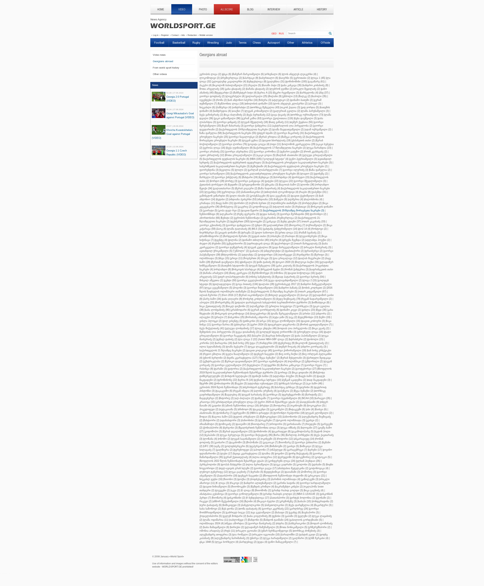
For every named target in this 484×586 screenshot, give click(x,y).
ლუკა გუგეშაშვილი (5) (218, 287)
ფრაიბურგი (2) (314, 250)
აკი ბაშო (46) (314, 383)
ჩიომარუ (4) (219, 497)
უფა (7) (254, 343)
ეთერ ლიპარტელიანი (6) (233, 276)
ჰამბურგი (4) (223, 107)
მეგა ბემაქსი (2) (303, 390)
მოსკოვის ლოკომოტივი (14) (232, 313)
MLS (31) (257, 228)
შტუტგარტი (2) (223, 92)
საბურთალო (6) (269, 77)
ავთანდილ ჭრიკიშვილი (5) (215, 250)
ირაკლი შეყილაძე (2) (307, 88)
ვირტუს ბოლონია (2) (302, 497)
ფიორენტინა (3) (209, 169)
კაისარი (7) (221, 442)
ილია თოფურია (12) (265, 457)
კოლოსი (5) (304, 464)
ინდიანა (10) (265, 199)
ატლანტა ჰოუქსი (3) (286, 376)
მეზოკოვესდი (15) (271, 416)
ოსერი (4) (276, 240)
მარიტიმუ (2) (313, 394)
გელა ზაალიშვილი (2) (239, 354)
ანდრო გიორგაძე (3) (313, 346)
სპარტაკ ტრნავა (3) (287, 387)
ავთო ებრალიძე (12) (211, 155)
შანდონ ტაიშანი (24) (276, 519)
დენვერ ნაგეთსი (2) (250, 475)
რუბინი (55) (219, 243)
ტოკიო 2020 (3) (285, 262)
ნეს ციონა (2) (230, 508)
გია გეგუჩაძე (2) (280, 195)
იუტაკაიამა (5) (228, 409)
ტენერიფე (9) (287, 343)
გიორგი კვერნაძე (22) (275, 508)
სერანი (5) (257, 471)
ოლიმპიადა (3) (208, 258)
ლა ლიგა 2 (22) (248, 339)
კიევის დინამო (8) (229, 232)
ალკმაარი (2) (228, 214)
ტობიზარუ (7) (225, 413)
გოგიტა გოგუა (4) (258, 144)
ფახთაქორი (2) (295, 250)
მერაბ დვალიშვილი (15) (238, 431)
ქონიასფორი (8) (224, 383)
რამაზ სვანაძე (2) (309, 232)
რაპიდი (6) (292, 236)
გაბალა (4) (256, 250)
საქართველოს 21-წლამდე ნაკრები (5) (274, 291)
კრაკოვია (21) (317, 475)
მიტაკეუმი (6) (297, 409)
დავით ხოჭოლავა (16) (301, 273)
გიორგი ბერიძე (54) (312, 276)
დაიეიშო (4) (243, 424)
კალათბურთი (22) (277, 225)
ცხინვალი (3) (248, 262)
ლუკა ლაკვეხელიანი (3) (263, 346)
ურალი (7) (221, 317)
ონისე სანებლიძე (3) (262, 276)
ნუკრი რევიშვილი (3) (286, 92)
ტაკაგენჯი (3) (261, 409)
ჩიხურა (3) (265, 100)
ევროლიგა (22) (231, 192)
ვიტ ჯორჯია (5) (310, 107)
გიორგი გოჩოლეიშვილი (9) (245, 494)
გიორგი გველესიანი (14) (253, 280)
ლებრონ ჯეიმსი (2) (281, 88)
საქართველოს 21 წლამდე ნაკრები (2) (222, 350)
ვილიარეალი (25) (256, 96)
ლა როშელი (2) (242, 534)
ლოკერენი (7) (267, 420)
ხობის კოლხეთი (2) (314, 287)
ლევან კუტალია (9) (259, 247)
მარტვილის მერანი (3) (237, 236)
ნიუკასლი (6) (207, 107)
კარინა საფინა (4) (288, 483)
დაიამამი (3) (292, 471)
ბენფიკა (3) (266, 177)
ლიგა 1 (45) (318, 77)
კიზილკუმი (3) (310, 479)
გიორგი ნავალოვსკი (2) (243, 136)
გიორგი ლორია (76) (235, 144)
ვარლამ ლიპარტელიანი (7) (265, 169)
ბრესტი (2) (266, 405)
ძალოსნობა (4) (313, 199)
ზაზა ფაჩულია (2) (319, 169)
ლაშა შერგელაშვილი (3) (286, 313)
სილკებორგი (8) (260, 313)
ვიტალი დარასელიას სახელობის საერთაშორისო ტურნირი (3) (273, 302)
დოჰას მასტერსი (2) (233, 464)
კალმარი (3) (300, 538)
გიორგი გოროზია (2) (266, 151)
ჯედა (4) (262, 541)
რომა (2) (222, 100)
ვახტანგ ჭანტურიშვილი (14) (280, 228)
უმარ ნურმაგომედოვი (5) (277, 530)
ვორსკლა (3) (304, 306)
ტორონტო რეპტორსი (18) (289, 413)
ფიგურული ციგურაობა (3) (283, 324)
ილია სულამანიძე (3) (212, 346)
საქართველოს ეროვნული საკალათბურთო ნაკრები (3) (299, 162)
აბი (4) (310, 409)
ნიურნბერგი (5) (208, 232)
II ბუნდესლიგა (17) (257, 497)
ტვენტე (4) (221, 240)
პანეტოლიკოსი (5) (253, 505)
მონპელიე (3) (229, 206)
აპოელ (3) (315, 103)
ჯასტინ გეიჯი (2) (309, 534)
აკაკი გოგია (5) (266, 155)
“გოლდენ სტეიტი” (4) (275, 159)
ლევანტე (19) (213, 192)
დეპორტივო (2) (284, 243)
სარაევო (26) (322, 398)
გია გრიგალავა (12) (285, 258)
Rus (281, 33)
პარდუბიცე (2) (248, 541)
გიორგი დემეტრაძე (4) (233, 247)
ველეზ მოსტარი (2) (234, 516)
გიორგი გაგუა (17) (265, 468)
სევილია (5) (227, 169)
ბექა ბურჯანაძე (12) (258, 114)
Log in (155, 35)
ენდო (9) (261, 225)
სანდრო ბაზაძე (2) (290, 287)
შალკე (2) (304, 96)
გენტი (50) (230, 280)
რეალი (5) (255, 85)
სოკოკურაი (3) (316, 405)
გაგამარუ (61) (316, 81)
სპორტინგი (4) (282, 177)
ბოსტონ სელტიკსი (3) (238, 376)
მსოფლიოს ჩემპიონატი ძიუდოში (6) (285, 475)
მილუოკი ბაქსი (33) (307, 262)
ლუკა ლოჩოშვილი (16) (286, 321)
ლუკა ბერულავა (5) (232, 435)
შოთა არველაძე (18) (211, 88)
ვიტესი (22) (271, 181)
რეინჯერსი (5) (305, 254)
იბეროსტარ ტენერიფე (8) (258, 387)
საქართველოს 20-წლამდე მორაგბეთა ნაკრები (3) (294, 210)
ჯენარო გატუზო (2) (292, 151)
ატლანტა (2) (249, 254)
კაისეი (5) (293, 446)
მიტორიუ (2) (226, 398)
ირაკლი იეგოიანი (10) (266, 534)
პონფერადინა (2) (322, 501)
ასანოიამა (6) (207, 413)
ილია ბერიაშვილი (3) (260, 464)
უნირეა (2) (256, 538)
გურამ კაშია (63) (251, 118)
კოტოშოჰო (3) (213, 431)
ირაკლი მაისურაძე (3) (317, 247)
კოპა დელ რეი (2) (229, 210)
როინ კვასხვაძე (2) (315, 151)
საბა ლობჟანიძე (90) (217, 309)
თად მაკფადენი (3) (318, 379)
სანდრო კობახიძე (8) (315, 85)
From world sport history (166, 67)
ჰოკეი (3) (266, 258)
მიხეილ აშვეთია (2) (211, 280)
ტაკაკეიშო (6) (224, 390)
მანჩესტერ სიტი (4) (245, 92)
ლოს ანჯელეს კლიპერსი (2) (291, 103)
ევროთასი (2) (302, 77)
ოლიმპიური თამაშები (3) (286, 203)
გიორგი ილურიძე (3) (295, 169)
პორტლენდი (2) (312, 203)
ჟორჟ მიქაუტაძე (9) (300, 453)
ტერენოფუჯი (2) (243, 449)
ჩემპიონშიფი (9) (209, 214)
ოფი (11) (276, 144)
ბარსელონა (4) (309, 92)
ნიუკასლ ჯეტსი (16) (211, 479)
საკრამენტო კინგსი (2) (289, 486)
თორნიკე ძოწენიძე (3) (306, 530)
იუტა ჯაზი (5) (280, 317)
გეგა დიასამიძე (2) (247, 331)
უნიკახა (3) (271, 184)
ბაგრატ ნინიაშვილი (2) (280, 335)
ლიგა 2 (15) (310, 280)
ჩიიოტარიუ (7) (260, 424)
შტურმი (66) (206, 383)
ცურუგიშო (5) (241, 413)
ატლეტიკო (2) (280, 100)
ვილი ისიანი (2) (239, 195)
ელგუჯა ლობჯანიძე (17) (240, 328)
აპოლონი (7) (261, 449)
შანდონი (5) (255, 519)
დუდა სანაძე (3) (269, 214)
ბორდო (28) (217, 181)
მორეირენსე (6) (225, 302)
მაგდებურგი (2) (208, 398)
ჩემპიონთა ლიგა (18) (231, 103)
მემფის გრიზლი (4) (262, 486)
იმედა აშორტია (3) (236, 523)
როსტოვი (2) (319, 228)
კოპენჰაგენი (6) (259, 195)
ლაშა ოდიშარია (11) (216, 519)
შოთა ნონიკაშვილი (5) (293, 527)
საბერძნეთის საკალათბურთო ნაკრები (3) (224, 166)
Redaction (192, 35)
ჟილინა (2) (235, 240)
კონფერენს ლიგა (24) (282, 460)
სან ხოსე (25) (241, 343)
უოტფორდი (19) (268, 254)
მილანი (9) (275, 96)
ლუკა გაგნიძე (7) (239, 471)
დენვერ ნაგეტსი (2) (266, 354)
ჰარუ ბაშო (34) (212, 298)
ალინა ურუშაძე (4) (265, 390)
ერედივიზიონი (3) (253, 184)
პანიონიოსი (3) (292, 416)
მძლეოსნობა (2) (231, 254)
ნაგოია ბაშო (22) (222, 416)
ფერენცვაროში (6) (293, 394)
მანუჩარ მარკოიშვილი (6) (248, 74)
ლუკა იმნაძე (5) (290, 427)
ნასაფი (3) (282, 512)
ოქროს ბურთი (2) (260, 203)
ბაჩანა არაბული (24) (216, 273)
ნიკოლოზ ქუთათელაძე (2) (312, 343)
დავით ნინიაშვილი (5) (217, 486)
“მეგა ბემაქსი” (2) (269, 357)
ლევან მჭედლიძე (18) (255, 122)
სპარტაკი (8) (250, 77)
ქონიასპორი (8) (213, 427)
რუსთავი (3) (303, 206)
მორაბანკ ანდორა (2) (259, 317)
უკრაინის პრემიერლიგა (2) (281, 217)
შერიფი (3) (321, 254)
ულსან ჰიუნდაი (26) (308, 460)
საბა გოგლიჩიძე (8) (259, 516)
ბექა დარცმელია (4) (301, 505)
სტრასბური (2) (297, 339)
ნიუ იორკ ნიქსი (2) (290, 354)
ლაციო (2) (307, 173)
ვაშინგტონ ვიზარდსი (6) (214, 195)
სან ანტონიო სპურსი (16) (243, 100)
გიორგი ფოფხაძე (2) (212, 96)
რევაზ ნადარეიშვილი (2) (317, 298)
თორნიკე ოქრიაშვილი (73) (307, 114)
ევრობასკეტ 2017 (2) (287, 284)
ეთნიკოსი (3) (251, 321)
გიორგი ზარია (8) (222, 324)
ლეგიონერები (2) (310, 236)
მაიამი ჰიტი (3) (271, 85)
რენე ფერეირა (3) (248, 214)
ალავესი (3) (206, 317)
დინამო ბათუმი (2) (302, 100)
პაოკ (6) (221, 228)
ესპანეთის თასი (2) (303, 140)
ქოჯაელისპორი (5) (210, 516)
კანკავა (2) (273, 221)
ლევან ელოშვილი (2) (319, 413)
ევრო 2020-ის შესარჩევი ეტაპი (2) (278, 402)
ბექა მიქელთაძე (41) (211, 328)
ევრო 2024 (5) (259, 324)
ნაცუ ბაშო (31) (224, 203)
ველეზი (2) (304, 516)
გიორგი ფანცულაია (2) (240, 225)
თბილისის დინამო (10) (258, 103)
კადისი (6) (218, 405)
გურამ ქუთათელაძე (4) (238, 457)
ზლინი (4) (250, 501)
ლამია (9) (268, 453)
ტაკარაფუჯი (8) (281, 431)
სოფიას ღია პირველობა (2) (294, 328)
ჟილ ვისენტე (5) (232, 321)
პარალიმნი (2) (289, 534)
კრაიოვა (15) (207, 402)
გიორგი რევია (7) (315, 365)
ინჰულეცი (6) (278, 449)
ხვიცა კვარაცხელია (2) (247, 453)
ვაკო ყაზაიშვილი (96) (227, 118)
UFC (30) (208, 446)
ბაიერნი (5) (286, 77)
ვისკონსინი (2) (236, 497)
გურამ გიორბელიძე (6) (265, 309)
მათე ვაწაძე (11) (279, 122)
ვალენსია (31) (276, 81)
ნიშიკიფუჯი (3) (231, 505)
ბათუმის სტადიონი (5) (235, 265)
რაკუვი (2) (205, 501)
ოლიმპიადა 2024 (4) (211, 523)
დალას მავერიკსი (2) (311, 258)
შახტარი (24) (250, 177)
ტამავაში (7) (262, 398)
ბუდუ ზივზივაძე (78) (288, 298)
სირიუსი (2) (237, 527)
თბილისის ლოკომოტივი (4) (281, 192)
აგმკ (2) (219, 446)
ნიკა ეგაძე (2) (321, 328)
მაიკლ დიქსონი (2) (237, 306)
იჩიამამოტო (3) (208, 424)
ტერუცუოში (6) (286, 457)
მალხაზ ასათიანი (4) (289, 155)
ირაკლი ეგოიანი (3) (248, 530)
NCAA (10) (308, 398)
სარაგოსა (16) (223, 343)
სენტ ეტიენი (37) (291, 221)
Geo (273, 33)
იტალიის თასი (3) (284, 206)
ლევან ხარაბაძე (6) (254, 394)
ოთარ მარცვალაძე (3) (308, 243)
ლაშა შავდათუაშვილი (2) (288, 129)
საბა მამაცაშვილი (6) (216, 527)
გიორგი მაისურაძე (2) (262, 523)
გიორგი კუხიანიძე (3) (212, 225)
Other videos (160, 74)
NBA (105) (256, 159)
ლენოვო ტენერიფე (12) (213, 471)
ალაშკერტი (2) (259, 306)
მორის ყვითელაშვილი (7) (316, 324)
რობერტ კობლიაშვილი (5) (259, 298)
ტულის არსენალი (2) (246, 416)
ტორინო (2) (241, 203)
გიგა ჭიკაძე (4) (281, 114)
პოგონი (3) (239, 287)
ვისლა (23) (308, 309)
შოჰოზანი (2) (254, 442)
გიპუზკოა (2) (285, 390)
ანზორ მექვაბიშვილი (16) (228, 501)
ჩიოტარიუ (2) (282, 405)
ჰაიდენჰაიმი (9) (309, 402)
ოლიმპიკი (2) (296, 361)
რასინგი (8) (206, 368)
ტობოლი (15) (315, 339)
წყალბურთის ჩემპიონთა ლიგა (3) (259, 427)
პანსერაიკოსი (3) (299, 523)
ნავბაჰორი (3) (310, 512)
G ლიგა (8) (247, 490)
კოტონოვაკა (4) (318, 468)
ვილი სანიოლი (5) (267, 232)
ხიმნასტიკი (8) (320, 302)
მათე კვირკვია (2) (240, 273)
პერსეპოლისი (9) (209, 464)
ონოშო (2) (224, 438)
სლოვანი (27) (309, 427)
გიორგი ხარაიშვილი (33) (214, 173)
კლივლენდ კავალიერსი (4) (229, 81)
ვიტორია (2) (235, 368)
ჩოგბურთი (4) (252, 258)
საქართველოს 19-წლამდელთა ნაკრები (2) (245, 129)
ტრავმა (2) (248, 232)
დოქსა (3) (243, 479)
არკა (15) (265, 321)
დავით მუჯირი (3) (252, 210)
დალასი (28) (266, 284)
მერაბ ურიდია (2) (270, 136)
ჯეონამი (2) (323, 497)
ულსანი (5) (318, 464)
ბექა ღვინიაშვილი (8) (239, 147)
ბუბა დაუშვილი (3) (305, 118)
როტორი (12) (285, 438)
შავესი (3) (241, 383)
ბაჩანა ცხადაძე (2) (257, 88)
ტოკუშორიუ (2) (305, 457)
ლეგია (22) (286, 181)
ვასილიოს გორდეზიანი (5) (306, 519)
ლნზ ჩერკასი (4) (318, 538)
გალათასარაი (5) (223, 188)
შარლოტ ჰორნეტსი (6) (299, 435)
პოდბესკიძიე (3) (260, 479)
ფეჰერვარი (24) (259, 446)
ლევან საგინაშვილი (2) (246, 438)
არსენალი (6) (273, 74)
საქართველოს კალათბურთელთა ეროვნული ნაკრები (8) (265, 173)
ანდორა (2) (323, 313)
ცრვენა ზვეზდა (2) (293, 240)
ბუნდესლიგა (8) (256, 81)
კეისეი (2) (312, 420)
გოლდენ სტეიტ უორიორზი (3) (278, 331)
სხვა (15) (224, 258)
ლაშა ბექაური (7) (236, 346)
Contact (175, 35)
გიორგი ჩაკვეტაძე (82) (237, 335)
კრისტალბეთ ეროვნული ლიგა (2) (236, 402)
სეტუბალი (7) (256, 365)
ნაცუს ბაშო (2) (307, 376)
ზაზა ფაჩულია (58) (210, 133)
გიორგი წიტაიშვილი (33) (263, 287)
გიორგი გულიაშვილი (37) (230, 365)
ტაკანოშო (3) (237, 442)
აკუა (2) (235, 490)
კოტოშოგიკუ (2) (262, 206)
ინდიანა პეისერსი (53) (243, 199)
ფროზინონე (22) (227, 379)
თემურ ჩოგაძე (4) (289, 346)
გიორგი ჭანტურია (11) (258, 125)
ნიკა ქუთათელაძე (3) (212, 306)
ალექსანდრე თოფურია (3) (215, 534)
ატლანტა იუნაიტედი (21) (263, 383)
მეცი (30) (321, 309)
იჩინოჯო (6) (245, 409)
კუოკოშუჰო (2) (279, 409)
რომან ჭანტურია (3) (297, 269)
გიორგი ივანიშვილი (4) (273, 361)
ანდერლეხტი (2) (274, 250)
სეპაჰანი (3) (212, 435)
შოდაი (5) (205, 416)
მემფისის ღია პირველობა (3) (217, 331)
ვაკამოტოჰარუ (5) (302, 431)
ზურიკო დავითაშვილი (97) (241, 361)
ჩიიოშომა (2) (263, 490)
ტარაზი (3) (220, 368)
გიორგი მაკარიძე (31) (291, 133)
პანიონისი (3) (249, 420)
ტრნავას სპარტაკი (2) (292, 383)
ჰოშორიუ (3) (308, 471)
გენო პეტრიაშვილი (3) (303, 159)
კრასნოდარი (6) (240, 309)
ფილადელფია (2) (224, 284)
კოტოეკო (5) (323, 457)
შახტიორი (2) (211, 420)
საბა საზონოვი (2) (210, 508)
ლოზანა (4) (210, 438)
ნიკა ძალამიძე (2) (235, 114)
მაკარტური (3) (323, 505)
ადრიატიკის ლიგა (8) (261, 243)
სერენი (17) (315, 449)
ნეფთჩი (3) (234, 184)
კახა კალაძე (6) (286, 265)
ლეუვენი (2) (223, 490)
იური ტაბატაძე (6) (211, 505)
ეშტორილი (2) (314, 361)
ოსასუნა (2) (277, 236)
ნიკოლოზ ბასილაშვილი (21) (230, 85)
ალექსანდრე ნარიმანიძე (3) (232, 538)
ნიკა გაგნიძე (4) (313, 490)
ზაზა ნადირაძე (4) (269, 188)
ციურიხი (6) (306, 387)
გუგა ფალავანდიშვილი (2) (285, 280)
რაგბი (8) (305, 192)
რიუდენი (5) (313, 424)
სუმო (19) (325, 317)
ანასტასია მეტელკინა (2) (293, 468)
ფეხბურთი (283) (240, 221)
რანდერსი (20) (268, 343)
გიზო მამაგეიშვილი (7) (282, 541)
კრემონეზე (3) (288, 501)
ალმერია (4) (295, 199)
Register (165, 35)
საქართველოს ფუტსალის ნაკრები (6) (226, 159)
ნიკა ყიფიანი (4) (302, 372)
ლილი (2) (241, 169)
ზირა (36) (279, 435)
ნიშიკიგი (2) (307, 446)
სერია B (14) (245, 379)
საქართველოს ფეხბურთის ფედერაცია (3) (239, 162)
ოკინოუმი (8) (298, 405)
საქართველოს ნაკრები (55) (239, 133)
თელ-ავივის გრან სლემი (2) (236, 468)
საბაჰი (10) (304, 501)
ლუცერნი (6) (272, 365)
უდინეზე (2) (321, 173)
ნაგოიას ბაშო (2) (289, 184)
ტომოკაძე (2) (227, 424)
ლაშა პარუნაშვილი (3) (315, 111)
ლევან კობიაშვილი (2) (258, 111)
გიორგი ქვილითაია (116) (278, 118)
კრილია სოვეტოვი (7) (282, 306)
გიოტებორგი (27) (306, 368)
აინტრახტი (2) (241, 107)
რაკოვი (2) (236, 483)
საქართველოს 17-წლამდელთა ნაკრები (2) (280, 147)
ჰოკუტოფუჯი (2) (208, 409)
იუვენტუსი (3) (207, 100)
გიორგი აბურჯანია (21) (239, 151)
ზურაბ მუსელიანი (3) (293, 357)
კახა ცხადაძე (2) (235, 88)
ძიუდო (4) (205, 243)
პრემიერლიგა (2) (231, 77)
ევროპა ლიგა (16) (214, 147)
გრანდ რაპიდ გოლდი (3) (287, 490)
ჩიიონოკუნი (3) (241, 486)
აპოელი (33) (206, 302)
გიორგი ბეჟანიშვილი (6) (286, 398)
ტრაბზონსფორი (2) (210, 236)
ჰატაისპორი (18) (227, 475)
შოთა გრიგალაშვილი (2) (240, 155)
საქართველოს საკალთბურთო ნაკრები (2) (269, 368)
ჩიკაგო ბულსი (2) (268, 501)
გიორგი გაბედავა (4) (251, 181)
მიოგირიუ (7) (297, 225)
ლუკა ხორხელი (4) (227, 541)
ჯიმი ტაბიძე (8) (266, 262)
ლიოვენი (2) (258, 221)
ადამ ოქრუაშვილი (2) (318, 129)
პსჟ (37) (324, 92)
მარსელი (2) (206, 177)
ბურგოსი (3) (230, 427)
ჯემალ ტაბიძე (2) (227, 339)
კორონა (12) (206, 343)
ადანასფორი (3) (230, 420)
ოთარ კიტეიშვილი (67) (312, 291)
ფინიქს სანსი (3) (262, 376)
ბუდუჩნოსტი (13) (308, 317)
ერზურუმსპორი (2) (319, 527)
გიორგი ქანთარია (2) (308, 442)
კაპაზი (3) (291, 516)
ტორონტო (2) (318, 214)
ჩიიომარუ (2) (286, 442)
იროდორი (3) (278, 424)
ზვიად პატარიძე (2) (287, 276)
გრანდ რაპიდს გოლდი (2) (280, 494)
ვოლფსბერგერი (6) (237, 446)
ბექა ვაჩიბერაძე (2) (211, 114)
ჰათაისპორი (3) (279, 497)
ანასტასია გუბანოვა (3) (213, 494)
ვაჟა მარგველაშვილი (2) (288, 247)
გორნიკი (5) (274, 394)
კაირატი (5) (210, 210)
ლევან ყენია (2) (252, 140)
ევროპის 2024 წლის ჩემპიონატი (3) (220, 387)
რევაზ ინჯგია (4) (243, 390)
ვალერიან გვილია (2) (287, 111)
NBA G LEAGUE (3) (308, 494)
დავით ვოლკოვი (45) (259, 350)
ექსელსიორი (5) (236, 243)
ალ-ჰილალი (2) (244, 398)
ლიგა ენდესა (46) (266, 328)
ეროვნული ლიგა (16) (310, 331)
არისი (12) (309, 313)
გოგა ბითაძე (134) (247, 284)
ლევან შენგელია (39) (262, 265)
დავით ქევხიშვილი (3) (304, 195)
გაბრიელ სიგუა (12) (238, 512)
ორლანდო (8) (222, 269)
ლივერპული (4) (235, 96)
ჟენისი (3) (278, 516)
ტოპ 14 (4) (304, 228)
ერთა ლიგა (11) (288, 232)
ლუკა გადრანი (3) (285, 464)
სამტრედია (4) (222, 111)
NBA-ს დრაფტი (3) (262, 413)
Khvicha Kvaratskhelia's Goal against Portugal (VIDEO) (172, 134)
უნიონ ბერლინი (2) (215, 357)
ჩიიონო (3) (230, 479)
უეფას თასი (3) (261, 236)
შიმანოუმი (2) (278, 446)
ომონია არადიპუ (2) (211, 530)
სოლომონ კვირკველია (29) (298, 144)
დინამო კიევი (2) (291, 309)
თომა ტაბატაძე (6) (250, 508)
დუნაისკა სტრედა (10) (267, 379)
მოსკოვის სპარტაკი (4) (246, 269)
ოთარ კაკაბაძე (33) (313, 221)
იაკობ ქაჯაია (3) (290, 107)
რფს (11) (230, 530)
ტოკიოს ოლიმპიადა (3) (291, 420)
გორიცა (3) (284, 372)
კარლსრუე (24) (299, 508)
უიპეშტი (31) (319, 192)
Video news (159, 54)
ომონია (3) (280, 273)
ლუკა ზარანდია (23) (319, 147)
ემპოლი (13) (290, 96)
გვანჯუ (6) (295, 512)
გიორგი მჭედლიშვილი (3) (310, 181)
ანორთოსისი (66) (209, 217)
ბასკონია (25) (236, 317)
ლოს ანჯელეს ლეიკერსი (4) (299, 74)
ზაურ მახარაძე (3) (233, 125)
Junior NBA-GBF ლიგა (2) (273, 339)
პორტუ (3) (231, 181)
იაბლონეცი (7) (238, 519)
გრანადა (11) (207, 203)
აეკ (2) (293, 317)
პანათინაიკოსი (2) (253, 192)
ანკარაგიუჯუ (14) (304, 438)
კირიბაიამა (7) (296, 424)
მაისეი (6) (321, 409)
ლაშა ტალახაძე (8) (239, 228)
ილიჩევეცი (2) (287, 254)
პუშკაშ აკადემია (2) (294, 379)
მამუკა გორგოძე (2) (293, 136)
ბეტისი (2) (222, 199)
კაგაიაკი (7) (270, 442)
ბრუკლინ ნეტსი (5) (272, 269)
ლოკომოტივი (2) (209, 77)
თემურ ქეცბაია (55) (301, 122)
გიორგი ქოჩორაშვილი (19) (289, 350)
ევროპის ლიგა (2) (210, 74)
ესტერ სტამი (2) (267, 133)
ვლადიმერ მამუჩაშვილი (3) (262, 527)
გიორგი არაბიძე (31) (211, 151)
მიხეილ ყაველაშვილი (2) (284, 295)
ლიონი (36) (307, 184)
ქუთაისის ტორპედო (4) (213, 184)
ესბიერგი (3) (242, 324)
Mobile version (206, 35)
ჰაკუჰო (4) (205, 85)
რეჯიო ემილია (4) (214, 354)
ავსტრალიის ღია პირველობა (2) (292, 125)
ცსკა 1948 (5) (206, 541)
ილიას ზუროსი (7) (210, 295)
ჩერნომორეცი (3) (262, 273)
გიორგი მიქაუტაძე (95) (259, 435)
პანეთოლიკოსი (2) (276, 505)
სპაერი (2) (259, 335)
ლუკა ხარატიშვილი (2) (278, 538)
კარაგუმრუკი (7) (297, 449)
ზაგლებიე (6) (233, 394)
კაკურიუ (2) (245, 206)
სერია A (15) (265, 92)
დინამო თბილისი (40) (256, 240)
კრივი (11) (236, 258)
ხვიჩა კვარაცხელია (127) (243, 357)
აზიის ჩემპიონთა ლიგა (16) (242, 405)
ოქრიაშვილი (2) (316, 225)
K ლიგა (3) (222, 483)
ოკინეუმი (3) (268, 438)
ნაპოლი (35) (319, 96)
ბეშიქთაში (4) (259, 166)
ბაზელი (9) (280, 199)
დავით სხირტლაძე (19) (277, 140)
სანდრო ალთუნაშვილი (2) (260, 483)
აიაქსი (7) (238, 111)
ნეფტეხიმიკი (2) (274, 471)
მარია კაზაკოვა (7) (292, 365)
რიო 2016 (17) (230, 295)
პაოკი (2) (306, 295)
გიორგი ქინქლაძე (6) (228, 177)
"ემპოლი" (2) (241, 250)
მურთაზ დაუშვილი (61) (225, 262)
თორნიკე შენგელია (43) (265, 107)
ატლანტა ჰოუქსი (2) (318, 240)
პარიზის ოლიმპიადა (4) (285, 479)
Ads (183, 35)
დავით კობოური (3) (313, 321)
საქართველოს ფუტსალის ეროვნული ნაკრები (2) (298, 166)
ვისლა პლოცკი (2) (210, 321)
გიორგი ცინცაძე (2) (228, 122)
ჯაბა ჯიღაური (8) (232, 298)
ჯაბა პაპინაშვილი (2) (308, 335)
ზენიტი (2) (227, 217)
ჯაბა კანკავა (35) (292, 85)
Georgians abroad (163, 61)
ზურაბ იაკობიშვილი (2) (254, 295)
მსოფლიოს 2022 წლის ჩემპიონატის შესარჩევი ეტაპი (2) (233, 460)
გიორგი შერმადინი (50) (295, 214)
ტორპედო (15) (300, 177)
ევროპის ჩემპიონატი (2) (248, 217)
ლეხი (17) (226, 453)
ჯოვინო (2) (281, 453)
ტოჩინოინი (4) (262, 431)
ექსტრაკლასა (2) (214, 361)
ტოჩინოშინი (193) (296, 81)
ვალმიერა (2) (224, 449)
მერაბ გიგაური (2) (246, 188)
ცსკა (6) (226, 74)
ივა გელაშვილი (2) (262, 512)
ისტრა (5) (282, 523)
